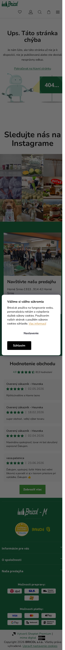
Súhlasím (19, 346)
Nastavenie (31, 333)
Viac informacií (37, 323)
